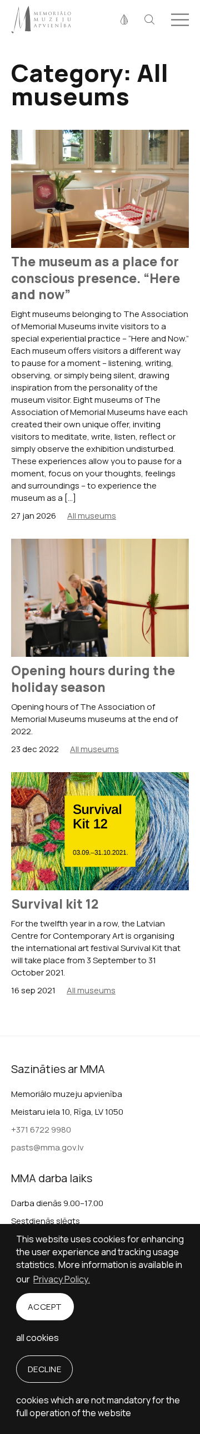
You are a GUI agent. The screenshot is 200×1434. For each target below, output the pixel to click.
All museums (91, 515)
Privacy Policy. (61, 1279)
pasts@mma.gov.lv (47, 1147)
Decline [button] (45, 1369)
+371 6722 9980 (41, 1129)
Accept (45, 1307)
